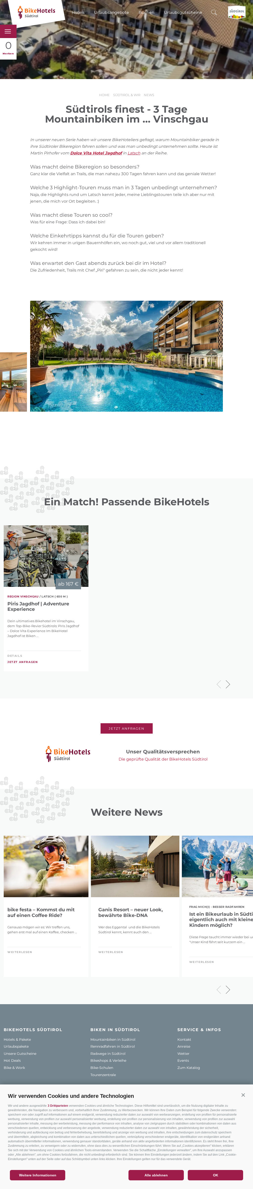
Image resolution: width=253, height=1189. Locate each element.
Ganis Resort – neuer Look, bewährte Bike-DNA (130, 912)
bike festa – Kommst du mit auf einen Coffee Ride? (41, 912)
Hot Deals (12, 1060)
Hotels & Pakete (17, 1039)
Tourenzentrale (103, 1075)
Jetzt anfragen (22, 662)
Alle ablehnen (156, 1175)
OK (215, 1175)
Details (14, 656)
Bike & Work (14, 1067)
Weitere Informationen (37, 1175)
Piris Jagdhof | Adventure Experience (38, 606)
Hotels (78, 12)
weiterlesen (19, 952)
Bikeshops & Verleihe (108, 1060)
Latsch (133, 153)
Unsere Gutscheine (20, 1053)
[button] (243, 1095)
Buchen (146, 12)
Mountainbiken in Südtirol (112, 1039)
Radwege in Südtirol (108, 1053)
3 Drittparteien (58, 1105)
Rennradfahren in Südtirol (112, 1046)
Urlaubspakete (16, 1046)
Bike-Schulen (101, 1067)
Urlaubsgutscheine (183, 12)
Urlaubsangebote (111, 12)
